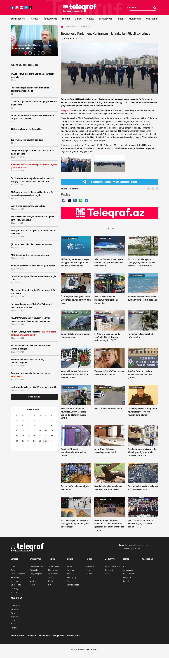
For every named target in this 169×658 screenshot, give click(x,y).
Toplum (66, 18)
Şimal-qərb (15, 609)
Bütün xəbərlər (18, 18)
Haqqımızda (58, 635)
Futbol (126, 581)
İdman (120, 18)
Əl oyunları (127, 577)
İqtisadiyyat (50, 18)
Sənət (107, 574)
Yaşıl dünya (53, 574)
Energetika (34, 570)
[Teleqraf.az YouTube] (21, 7)
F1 (124, 566)
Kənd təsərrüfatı (36, 566)
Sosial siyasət (53, 566)
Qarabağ (14, 588)
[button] (25, 53)
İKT (31, 577)
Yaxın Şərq (71, 577)
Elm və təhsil (53, 570)
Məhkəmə (90, 566)
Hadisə (90, 18)
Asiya (69, 574)
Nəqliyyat (33, 581)
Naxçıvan (14, 628)
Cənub (13, 624)
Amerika (70, 570)
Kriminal (89, 570)
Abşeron (14, 617)
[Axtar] (154, 7)
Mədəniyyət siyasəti (113, 566)
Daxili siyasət (16, 585)
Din (49, 585)
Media (50, 581)
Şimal (13, 613)
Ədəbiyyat (109, 570)
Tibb (50, 577)
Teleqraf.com (67, 110)
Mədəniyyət (105, 18)
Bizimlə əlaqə (73, 635)
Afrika (69, 566)
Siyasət (35, 18)
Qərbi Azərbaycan (18, 574)
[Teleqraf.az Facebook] (12, 7)
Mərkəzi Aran (16, 606)
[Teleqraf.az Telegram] (26, 7)
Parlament (15, 577)
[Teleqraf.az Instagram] (17, 7)
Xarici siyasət (16, 581)
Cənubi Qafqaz (73, 585)
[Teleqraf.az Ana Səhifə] (79, 8)
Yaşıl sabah (152, 18)
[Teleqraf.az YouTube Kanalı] (109, 213)
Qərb (13, 620)
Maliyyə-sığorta (36, 574)
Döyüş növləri (128, 574)
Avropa (70, 581)
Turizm (32, 585)
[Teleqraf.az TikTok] (30, 7)
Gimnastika (128, 570)
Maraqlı (89, 574)
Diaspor (14, 570)
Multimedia (135, 18)
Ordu (13, 566)
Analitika (14, 592)
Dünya (78, 18)
